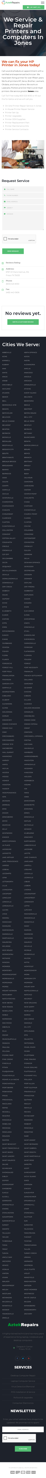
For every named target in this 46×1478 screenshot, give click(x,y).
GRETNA (27, 740)
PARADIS (6, 1043)
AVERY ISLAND (30, 393)
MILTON (27, 958)
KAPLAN (27, 821)
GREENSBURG (8, 736)
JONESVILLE (29, 817)
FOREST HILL (7, 667)
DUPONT (5, 599)
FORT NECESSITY (31, 667)
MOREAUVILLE (8, 978)
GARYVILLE (6, 688)
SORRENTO (7, 1201)
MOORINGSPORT (9, 974)
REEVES (27, 1112)
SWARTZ (5, 1229)
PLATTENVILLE (30, 1071)
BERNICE (28, 429)
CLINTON (27, 522)
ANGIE (5, 377)
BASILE (27, 405)
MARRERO (28, 934)
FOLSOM (27, 659)
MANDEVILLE (29, 918)
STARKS (5, 1209)
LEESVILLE (28, 873)
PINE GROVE (7, 1059)
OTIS (26, 1035)
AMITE (4, 373)
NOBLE (5, 1015)
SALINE (5, 1164)
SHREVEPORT (30, 1172)
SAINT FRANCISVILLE (10, 1148)
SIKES (26, 1180)
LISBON (27, 885)
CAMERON (28, 482)
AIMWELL (6, 360)
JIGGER (5, 813)
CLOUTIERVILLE (8, 526)
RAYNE (5, 1108)
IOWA (26, 797)
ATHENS (27, 389)
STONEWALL (29, 1213)
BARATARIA (29, 401)
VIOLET (27, 1273)
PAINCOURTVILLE (9, 1039)
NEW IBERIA (7, 1003)
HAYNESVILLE (29, 764)
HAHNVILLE (29, 748)
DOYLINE (28, 583)
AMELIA (27, 368)
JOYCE (4, 821)
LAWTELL (27, 865)
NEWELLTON (7, 1011)
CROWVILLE (7, 550)
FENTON (5, 647)
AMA (4, 368)
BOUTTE (5, 453)
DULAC (5, 595)
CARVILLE (6, 490)
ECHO (4, 603)
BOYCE (27, 453)
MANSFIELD (29, 922)
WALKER (5, 1281)
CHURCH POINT (30, 514)
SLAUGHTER (29, 1192)
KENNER (27, 829)
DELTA (4, 562)
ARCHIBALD (7, 385)
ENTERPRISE (29, 619)
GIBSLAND (6, 696)
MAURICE (28, 942)
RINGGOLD (6, 1120)
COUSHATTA (7, 542)
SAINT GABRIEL (30, 1148)
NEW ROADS (7, 1007)
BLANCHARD (29, 437)
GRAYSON (28, 732)
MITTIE (26, 962)
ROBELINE (6, 1124)
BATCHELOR (7, 413)
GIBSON (27, 696)
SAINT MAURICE (8, 1160)
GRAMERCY (7, 720)
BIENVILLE (6, 437)
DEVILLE (5, 574)
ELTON (26, 615)
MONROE (6, 966)
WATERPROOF (8, 1285)
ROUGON (6, 1136)
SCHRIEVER (7, 1168)
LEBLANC (28, 869)
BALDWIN (28, 397)
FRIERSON (6, 679)
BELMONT (6, 425)
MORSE (5, 986)
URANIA (27, 1257)
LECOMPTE (6, 873)
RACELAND (7, 1104)
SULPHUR (28, 1217)
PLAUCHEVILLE (8, 1075)
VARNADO (28, 1261)
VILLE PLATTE (29, 1269)
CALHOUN (28, 478)
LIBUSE (27, 881)
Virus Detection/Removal (23, 1387)
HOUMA (27, 785)
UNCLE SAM (7, 1257)
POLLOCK (28, 1079)
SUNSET (5, 1225)
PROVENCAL (7, 1100)
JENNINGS (28, 809)
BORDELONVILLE (31, 445)
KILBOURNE (29, 833)
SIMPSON (28, 1184)
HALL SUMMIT (8, 752)
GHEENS (27, 692)
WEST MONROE (30, 1289)
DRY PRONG (29, 587)
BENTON (5, 429)
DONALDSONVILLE (10, 579)
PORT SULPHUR (30, 1087)
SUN (26, 1221)
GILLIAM (27, 700)
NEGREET (28, 999)
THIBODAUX (7, 1241)
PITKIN (5, 1067)
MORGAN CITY (30, 978)
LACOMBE (28, 849)
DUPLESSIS (28, 595)
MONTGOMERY (30, 970)
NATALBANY (7, 995)
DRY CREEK (7, 587)
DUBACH (5, 591)
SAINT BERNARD (31, 1144)
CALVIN (5, 482)
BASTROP (28, 409)
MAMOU (5, 918)
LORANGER (29, 902)
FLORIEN (28, 655)
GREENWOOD (8, 740)
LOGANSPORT (30, 894)
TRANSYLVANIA (30, 1245)
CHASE (27, 502)
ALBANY (5, 364)
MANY (26, 926)
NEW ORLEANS (30, 1003)
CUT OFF (5, 554)
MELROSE (6, 946)
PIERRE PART (7, 1055)
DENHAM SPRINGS (32, 562)
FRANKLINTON (8, 675)
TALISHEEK (28, 1229)
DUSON (27, 599)
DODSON (28, 574)
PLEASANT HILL (30, 1075)
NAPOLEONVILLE (31, 991)
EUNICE (5, 635)
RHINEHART (29, 1116)
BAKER (5, 397)
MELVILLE (28, 946)
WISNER (5, 1310)
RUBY (26, 1136)
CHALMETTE (29, 498)
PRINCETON (29, 1096)
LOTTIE (27, 906)
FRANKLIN (28, 671)
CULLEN (27, 550)
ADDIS (26, 356)
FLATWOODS (29, 651)
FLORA (5, 655)
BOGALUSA (6, 441)
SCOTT (26, 1168)
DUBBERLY (28, 591)
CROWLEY (28, 546)
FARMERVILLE (30, 643)
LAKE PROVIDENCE (10, 861)
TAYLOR (5, 1237)
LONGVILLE (7, 902)
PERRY (27, 1051)
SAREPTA (28, 1164)
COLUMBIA (28, 530)
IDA (25, 789)
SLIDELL (5, 1197)
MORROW (28, 982)
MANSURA (6, 926)
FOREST (27, 663)
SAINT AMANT (29, 1140)
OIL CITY (27, 1027)
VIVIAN (5, 1277)
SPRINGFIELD (8, 1205)
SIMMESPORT (8, 1184)
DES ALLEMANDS (9, 570)
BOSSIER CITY (8, 449)
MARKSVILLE (7, 934)
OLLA (4, 1031)
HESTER (5, 772)
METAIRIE (6, 958)
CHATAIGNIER (8, 506)
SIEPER (5, 1180)
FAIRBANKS (7, 643)
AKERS (27, 360)
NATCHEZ (28, 995)
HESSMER (28, 768)
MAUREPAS (7, 942)
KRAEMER (28, 837)
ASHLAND (6, 389)
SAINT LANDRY (8, 1156)
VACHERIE (6, 1261)
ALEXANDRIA (29, 364)
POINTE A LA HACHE (10, 1079)
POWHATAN (7, 1091)
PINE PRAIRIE (30, 1059)
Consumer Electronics (23, 1403)
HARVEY (5, 760)
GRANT (27, 728)
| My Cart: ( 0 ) (34, 7)
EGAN (26, 607)
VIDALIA (5, 1269)
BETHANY (28, 433)
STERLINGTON (8, 1213)
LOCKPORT (6, 894)
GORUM (5, 716)
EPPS (4, 623)
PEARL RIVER (29, 1047)
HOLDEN (27, 776)
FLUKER (5, 659)
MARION (27, 930)
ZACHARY (28, 1314)
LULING (5, 910)
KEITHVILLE (28, 825)
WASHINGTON (30, 1281)
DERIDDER (28, 566)
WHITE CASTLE (30, 1297)
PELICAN (6, 1051)
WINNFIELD (7, 1306)
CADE (4, 478)
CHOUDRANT (7, 514)
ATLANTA (5, 393)
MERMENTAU (7, 954)
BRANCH (27, 457)
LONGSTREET (29, 898)
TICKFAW (27, 1241)
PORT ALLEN (29, 1083)
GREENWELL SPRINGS (33, 736)
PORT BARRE (7, 1087)
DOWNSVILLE (7, 583)
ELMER (5, 615)
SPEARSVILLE (29, 1201)
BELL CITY (28, 417)
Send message (13, 251)
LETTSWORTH (7, 881)
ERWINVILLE (29, 627)
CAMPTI (5, 486)
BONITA (27, 441)
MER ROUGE (7, 950)
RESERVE (6, 1116)
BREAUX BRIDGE (9, 461)
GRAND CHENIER (9, 724)
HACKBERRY (7, 748)
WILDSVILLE (7, 1302)
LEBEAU (5, 869)
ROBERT (27, 1124)
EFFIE (4, 607)
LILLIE (4, 885)
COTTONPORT (29, 538)
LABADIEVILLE (30, 845)
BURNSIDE (6, 473)
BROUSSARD (7, 465)
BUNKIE (5, 469)
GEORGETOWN (8, 692)
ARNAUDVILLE (30, 385)
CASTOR (27, 490)
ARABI (4, 381)
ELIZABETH (6, 611)
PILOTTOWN (29, 1055)
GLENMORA (7, 704)
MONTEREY (7, 970)
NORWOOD (7, 1019)
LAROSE (5, 865)
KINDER (5, 837)
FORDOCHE (7, 663)
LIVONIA (27, 890)
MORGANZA (7, 982)
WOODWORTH (30, 1310)
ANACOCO (28, 373)
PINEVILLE (6, 1063)
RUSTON (5, 1140)
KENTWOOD (7, 833)
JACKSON (6, 801)
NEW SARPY (29, 1007)
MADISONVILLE (30, 914)
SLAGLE (5, 1192)
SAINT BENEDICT (9, 1144)
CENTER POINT (30, 494)
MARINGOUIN (8, 930)
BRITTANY (28, 461)
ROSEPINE (28, 1132)
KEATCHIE (6, 825)
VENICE (5, 1265)
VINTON (5, 1273)
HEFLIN (5, 768)
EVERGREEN (29, 639)
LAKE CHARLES (30, 857)
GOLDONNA (7, 712)
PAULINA (5, 1047)
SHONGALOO (7, 1172)
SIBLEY (5, 1176)
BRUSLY (27, 465)
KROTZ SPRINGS (9, 841)
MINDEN (5, 962)
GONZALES (28, 712)
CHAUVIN (6, 510)
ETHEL (26, 631)
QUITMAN (28, 1100)
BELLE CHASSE (8, 421)
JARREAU (6, 805)
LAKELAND (28, 861)
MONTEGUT (28, 966)
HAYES (5, 764)
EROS (4, 627)
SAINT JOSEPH (30, 1152)
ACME (4, 356)
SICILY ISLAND (30, 1176)
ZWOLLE (5, 1318)
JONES (27, 813)
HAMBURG (28, 752)
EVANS (5, 639)
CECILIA (5, 494)
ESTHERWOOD (8, 631)
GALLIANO (28, 679)
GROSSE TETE (7, 744)
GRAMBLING (29, 716)
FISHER (5, 651)
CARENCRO (29, 486)
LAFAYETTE (6, 853)
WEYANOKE (7, 1297)
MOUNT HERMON (9, 991)
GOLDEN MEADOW (32, 708)
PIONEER (28, 1063)
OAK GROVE (29, 1019)
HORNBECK (29, 780)
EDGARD (27, 603)
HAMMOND (7, 756)
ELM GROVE (29, 611)
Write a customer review (23, 322)
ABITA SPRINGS (30, 352)
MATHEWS (28, 938)
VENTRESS (28, 1265)
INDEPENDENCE (9, 793)
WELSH (5, 1289)
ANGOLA (27, 377)
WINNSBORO (29, 1306)
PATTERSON (29, 1043)
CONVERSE (28, 534)
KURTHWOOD (29, 841)
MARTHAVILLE (8, 938)
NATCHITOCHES (8, 999)
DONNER (28, 579)
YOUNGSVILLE (8, 1314)
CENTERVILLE (7, 498)
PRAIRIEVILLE (30, 1091)
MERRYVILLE (29, 954)
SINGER (27, 1188)
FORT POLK (7, 671)
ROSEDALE (28, 1128)
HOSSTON (6, 785)
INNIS (26, 793)
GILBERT (5, 700)
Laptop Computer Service (23, 1381)
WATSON (27, 1285)
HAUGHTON (29, 760)
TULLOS (27, 1249)
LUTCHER (28, 910)
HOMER (5, 780)
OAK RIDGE (7, 1023)
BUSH (26, 473)
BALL (4, 401)
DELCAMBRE (7, 558)
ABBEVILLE (6, 352)
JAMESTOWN (29, 801)
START (26, 1209)
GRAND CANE (30, 720)
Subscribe (23, 1449)
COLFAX (27, 526)
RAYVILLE (28, 1108)
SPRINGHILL (29, 1205)
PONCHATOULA (8, 1083)
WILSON (27, 1302)
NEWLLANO (29, 1011)
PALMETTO (28, 1039)
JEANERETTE (29, 805)
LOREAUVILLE (8, 906)
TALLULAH (6, 1233)
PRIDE (5, 1096)
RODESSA (6, 1128)
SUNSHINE (28, 1225)
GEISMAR (28, 688)
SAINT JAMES (7, 1152)
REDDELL (6, 1112)
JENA (4, 809)
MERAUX (27, 950)
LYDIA (4, 914)
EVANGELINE (29, 635)
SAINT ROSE (29, 1160)
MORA (26, 974)
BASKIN (5, 409)
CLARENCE (6, 518)
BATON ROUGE (30, 413)
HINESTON (28, 772)
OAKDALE (28, 1023)
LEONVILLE (28, 877)
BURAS (27, 469)
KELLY (4, 829)
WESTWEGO (29, 1293)
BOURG (27, 449)
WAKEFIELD (29, 1277)
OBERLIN (6, 1027)
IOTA (4, 797)
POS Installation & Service (23, 1392)
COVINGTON (29, 542)
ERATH (27, 623)
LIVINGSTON (7, 890)
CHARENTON (7, 502)
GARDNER (28, 684)
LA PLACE (6, 845)
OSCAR (5, 1035)
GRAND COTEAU (30, 724)
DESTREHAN (29, 570)
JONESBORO (7, 817)
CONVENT (6, 534)
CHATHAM (28, 506)
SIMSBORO (7, 1188)
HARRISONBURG (31, 756)
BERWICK (6, 433)
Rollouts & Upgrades (23, 1398)
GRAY (4, 732)
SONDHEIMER (30, 1197)
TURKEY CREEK (30, 1253)
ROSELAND (7, 1132)
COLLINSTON (7, 530)
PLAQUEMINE (8, 1071)
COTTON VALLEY (8, 538)
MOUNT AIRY (29, 986)
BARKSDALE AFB (9, 405)
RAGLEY (27, 1104)
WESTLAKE (6, 1293)
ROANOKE (28, 1120)
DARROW (28, 554)
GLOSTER (28, 704)
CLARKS (27, 518)
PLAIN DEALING (30, 1067)
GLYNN (5, 708)
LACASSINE (7, 849)
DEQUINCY (6, 566)
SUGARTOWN (7, 1217)
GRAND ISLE (7, 728)
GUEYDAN (28, 744)
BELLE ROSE (29, 421)
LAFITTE (27, 853)
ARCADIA (28, 381)
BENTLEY (28, 425)
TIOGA (4, 1245)
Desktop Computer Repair (23, 1376)
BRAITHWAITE (8, 457)
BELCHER (6, 417)
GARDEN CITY (8, 684)
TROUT (4, 1249)
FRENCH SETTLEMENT (33, 675)
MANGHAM (7, 922)
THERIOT (27, 1237)
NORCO (27, 1015)
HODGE (5, 776)
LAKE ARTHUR (8, 857)
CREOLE (5, 546)
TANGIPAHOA (29, 1233)
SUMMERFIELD (8, 1221)
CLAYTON (6, 522)
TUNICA (5, 1253)
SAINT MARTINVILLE (32, 1156)
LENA (4, 877)
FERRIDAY (28, 647)
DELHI (26, 558)
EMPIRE (5, 619)
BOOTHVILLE (7, 445)
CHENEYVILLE (30, 510)
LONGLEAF (6, 898)
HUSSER (5, 789)
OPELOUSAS (29, 1031)
